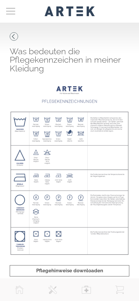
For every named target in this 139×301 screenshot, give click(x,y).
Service (53, 290)
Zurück (14, 36)
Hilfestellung (86, 290)
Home (19, 290)
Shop (120, 290)
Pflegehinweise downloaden (69, 271)
